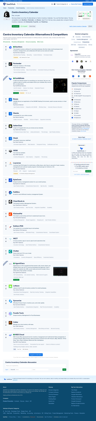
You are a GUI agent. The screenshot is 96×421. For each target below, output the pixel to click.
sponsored (15, 380)
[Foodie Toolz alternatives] (10, 313)
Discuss (22, 401)
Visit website (15, 26)
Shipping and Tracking (82, 44)
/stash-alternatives (9, 136)
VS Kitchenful (77, 89)
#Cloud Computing (31, 41)
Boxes (39, 20)
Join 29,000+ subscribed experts (81, 174)
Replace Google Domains (78, 403)
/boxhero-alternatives (10, 45)
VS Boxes (76, 104)
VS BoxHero (77, 102)
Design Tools (24, 411)
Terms (19, 417)
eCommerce (81, 47)
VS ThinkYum (77, 93)
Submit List (51, 401)
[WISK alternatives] (10, 151)
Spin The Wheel (48, 417)
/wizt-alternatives (8, 237)
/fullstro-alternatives (9, 190)
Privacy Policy (12, 417)
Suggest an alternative (36, 354)
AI (73, 36)
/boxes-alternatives (9, 97)
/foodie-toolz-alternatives (11, 311)
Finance (76, 413)
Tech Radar (74, 390)
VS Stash (76, 111)
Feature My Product (76, 4)
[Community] (54, 4)
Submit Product (88, 4)
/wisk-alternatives (8, 149)
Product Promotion (8, 401)
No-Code (7, 411)
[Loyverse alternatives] (10, 163)
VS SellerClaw (77, 108)
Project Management (57, 413)
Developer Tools (15, 411)
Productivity (86, 42)
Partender (31, 20)
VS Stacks (76, 106)
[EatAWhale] (10, 79)
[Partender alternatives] (10, 64)
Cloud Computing (86, 36)
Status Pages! (52, 396)
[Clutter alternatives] (10, 251)
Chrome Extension (53, 394)
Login (92, 0)
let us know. (83, 131)
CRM (4, 413)
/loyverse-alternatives (10, 161)
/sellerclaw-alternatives (10, 124)
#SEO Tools (40, 41)
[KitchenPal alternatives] (10, 214)
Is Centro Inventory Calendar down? (81, 139)
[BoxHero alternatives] (10, 47)
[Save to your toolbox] (6, 19)
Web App (90, 44)
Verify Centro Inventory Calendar (78, 26)
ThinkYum (44, 22)
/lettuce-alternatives (9, 284)
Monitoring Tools (68, 413)
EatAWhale (81, 151)
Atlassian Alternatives (77, 396)
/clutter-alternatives (9, 249)
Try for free (16, 93)
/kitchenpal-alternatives (10, 212)
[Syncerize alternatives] (10, 301)
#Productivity (6, 41)
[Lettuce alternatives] (10, 286)
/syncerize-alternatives (10, 299)
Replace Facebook (76, 392)
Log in (6, 369)
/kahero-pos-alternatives (10, 224)
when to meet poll (63, 417)
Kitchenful (29, 22)
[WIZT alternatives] (10, 239)
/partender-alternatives (10, 62)
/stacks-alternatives (9, 111)
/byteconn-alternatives (10, 178)
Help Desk (9, 413)
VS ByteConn (77, 117)
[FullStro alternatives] (10, 192)
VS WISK (76, 113)
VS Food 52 (77, 91)
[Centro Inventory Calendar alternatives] (6, 14)
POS (91, 39)
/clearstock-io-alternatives (11, 199)
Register (87, 0)
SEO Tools (73, 44)
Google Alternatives (76, 394)
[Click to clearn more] (48, 379)
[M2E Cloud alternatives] (10, 335)
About (27, 401)
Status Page (32, 26)
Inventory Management (82, 39)
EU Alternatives (85, 128)
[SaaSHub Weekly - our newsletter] (52, 4)
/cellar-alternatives (9, 320)
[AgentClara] (10, 264)
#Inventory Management (18, 41)
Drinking (73, 39)
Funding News (52, 399)
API (30, 401)
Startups (20, 0)
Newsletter (51, 403)
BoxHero (24, 20)
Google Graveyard (76, 401)
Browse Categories (54, 390)
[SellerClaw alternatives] (10, 126)
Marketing (23, 413)
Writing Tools (47, 413)
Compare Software (53, 392)
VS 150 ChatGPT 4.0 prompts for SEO (81, 96)
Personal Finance (77, 42)
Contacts (16, 401)
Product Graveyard (76, 399)
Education (82, 413)
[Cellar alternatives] (10, 322)
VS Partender (77, 99)
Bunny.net (32, 417)
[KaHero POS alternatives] (10, 226)
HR (42, 413)
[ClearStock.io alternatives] (10, 201)
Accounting (78, 36)
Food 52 (35, 22)
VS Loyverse (77, 115)
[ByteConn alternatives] (10, 180)
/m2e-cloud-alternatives (10, 333)
